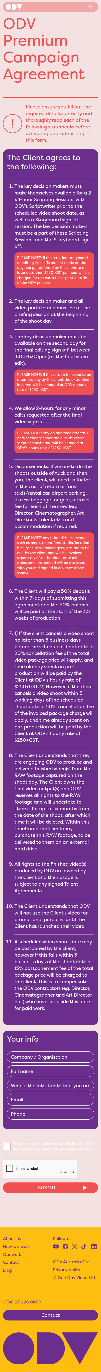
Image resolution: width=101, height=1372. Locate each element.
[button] (90, 7)
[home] (14, 7)
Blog (7, 1270)
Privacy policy (66, 1270)
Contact (11, 1262)
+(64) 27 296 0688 (22, 1302)
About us (12, 1239)
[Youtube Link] (56, 1246)
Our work (12, 1254)
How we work (16, 1246)
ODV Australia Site (71, 1262)
